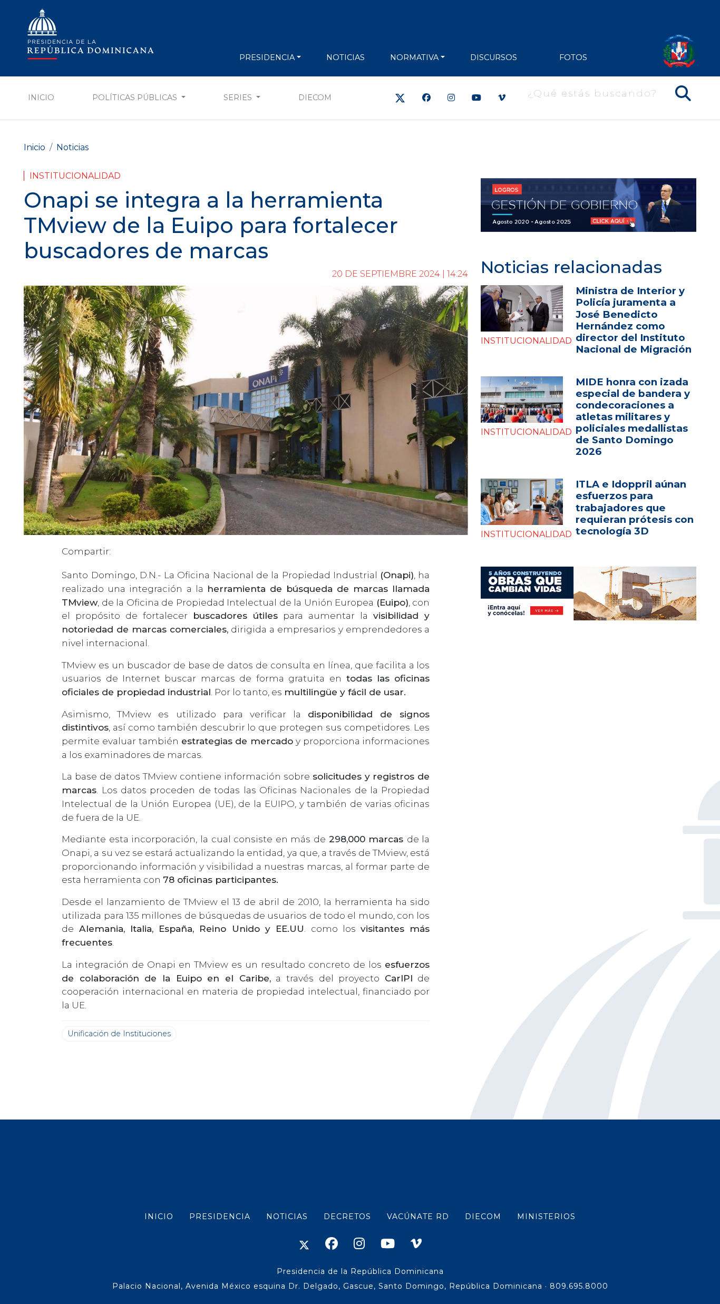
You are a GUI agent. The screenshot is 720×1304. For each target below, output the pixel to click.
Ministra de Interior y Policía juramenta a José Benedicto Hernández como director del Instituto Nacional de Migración (634, 320)
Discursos (493, 57)
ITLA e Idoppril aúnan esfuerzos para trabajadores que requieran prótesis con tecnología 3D (635, 507)
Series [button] (238, 97)
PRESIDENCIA (267, 57)
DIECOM (315, 97)
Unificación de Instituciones (119, 1033)
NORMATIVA (414, 57)
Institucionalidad (75, 176)
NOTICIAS (345, 57)
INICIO (158, 1216)
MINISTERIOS (546, 1216)
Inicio (41, 97)
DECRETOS (347, 1216)
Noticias (72, 147)
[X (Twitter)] (400, 98)
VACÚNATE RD (418, 1216)
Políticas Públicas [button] (135, 97)
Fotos (573, 57)
